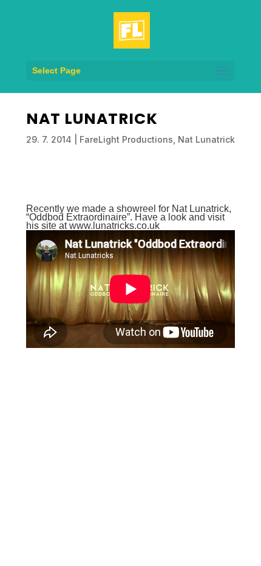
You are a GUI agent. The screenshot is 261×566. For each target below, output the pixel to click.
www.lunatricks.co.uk (114, 225)
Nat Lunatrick (206, 139)
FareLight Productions (126, 139)
